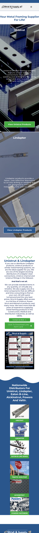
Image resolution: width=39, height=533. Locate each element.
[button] (31, 6)
